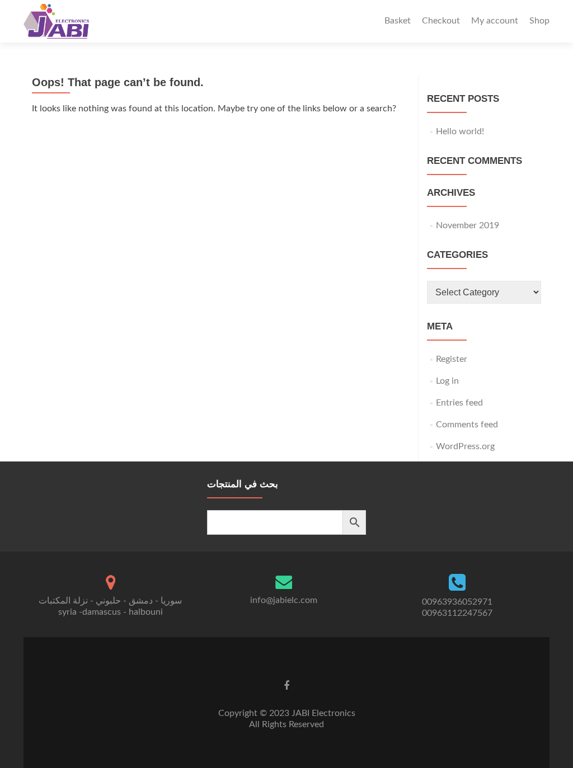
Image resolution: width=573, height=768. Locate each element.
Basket (397, 20)
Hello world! (460, 131)
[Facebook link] (286, 686)
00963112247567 (457, 613)
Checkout (441, 20)
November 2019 (467, 225)
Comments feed (467, 424)
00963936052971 (457, 601)
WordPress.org (465, 446)
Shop (539, 20)
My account (494, 20)
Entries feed (459, 402)
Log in (447, 380)
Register (451, 359)
